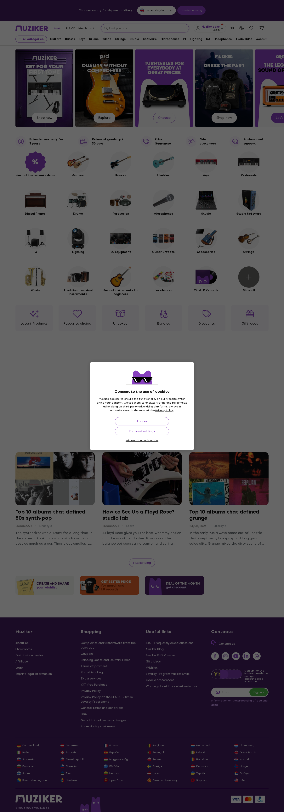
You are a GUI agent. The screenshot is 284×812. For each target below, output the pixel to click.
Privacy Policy (164, 410)
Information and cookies (142, 440)
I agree (142, 421)
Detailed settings (142, 431)
